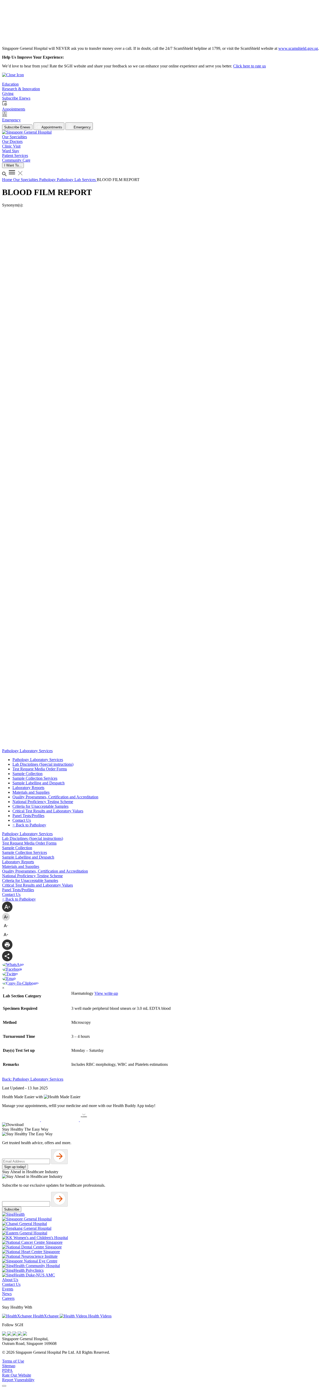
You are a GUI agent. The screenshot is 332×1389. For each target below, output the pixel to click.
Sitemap (8, 1366)
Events (7, 1289)
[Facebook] (4, 1334)
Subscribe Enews (17, 127)
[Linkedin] (25, 1334)
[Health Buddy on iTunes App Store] (21, 1120)
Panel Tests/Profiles (28, 815)
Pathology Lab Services (77, 179)
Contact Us (21, 820)
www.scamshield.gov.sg (298, 48)
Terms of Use (13, 1361)
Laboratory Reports (28, 787)
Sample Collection (27, 773)
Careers (8, 1298)
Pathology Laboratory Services (37, 759)
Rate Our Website (16, 1375)
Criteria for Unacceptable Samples (40, 806)
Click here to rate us (249, 66)
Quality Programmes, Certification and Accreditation (55, 797)
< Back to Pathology (29, 825)
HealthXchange (46, 1316)
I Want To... (13, 165)
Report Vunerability (18, 1380)
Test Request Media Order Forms (39, 769)
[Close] (4, 1386)
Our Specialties (26, 179)
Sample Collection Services (34, 778)
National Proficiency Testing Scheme (42, 801)
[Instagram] (15, 1334)
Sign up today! (15, 1167)
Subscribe (11, 1209)
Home (7, 179)
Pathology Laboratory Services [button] (27, 751)
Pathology (48, 179)
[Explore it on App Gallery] (99, 1120)
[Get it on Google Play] (60, 1120)
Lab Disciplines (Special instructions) (42, 764)
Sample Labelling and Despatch (38, 783)
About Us (10, 1279)
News (7, 1293)
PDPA (7, 1370)
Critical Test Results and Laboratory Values (47, 811)
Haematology (82, 993)
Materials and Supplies (31, 792)
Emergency (82, 127)
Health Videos (99, 1316)
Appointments (51, 127)
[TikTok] (20, 1334)
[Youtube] (9, 1334)
